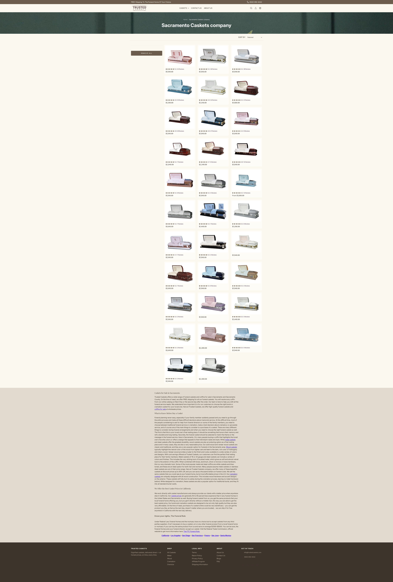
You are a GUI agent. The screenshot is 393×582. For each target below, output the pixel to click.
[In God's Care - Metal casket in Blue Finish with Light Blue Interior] (213, 118)
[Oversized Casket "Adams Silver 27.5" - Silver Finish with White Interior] (213, 180)
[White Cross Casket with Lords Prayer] (213, 56)
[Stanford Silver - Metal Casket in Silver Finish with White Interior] (246, 211)
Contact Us (221, 555)
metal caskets (230, 440)
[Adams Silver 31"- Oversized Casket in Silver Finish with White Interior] (179, 211)
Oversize (170, 564)
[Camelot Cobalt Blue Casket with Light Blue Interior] (213, 273)
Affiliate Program (198, 562)
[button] (184, 8)
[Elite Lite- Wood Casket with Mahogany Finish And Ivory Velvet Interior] (179, 118)
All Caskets (171, 553)
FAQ (218, 562)
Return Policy (197, 555)
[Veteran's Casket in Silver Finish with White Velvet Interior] (179, 303)
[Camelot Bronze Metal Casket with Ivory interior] (246, 149)
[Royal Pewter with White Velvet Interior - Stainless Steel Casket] (213, 365)
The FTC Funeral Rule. (192, 531)
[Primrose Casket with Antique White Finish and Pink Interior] (179, 242)
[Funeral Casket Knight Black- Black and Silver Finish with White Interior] (213, 242)
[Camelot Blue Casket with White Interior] (179, 365)
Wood (169, 558)
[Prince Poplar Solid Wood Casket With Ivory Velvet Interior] (179, 273)
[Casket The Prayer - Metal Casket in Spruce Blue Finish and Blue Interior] (213, 211)
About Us (220, 553)
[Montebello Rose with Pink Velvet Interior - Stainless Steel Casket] (213, 334)
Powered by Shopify (203, 579)
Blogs (219, 558)
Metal (169, 555)
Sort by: (241, 37)
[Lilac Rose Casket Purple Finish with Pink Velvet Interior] (246, 118)
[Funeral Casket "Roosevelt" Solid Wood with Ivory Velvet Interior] (246, 87)
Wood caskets (231, 447)
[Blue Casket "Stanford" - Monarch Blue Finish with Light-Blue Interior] (179, 87)
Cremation (171, 562)
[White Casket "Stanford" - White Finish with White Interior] (213, 87)
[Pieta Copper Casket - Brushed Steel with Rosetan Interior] (246, 273)
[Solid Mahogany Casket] (179, 149)
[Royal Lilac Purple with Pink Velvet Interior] (213, 303)
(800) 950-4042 (256, 2)
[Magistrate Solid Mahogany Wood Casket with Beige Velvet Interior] (213, 149)
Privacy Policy (197, 558)
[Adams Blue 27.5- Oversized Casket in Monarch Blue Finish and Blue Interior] (246, 334)
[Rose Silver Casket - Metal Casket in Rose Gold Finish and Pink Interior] (179, 180)
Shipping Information (200, 564)
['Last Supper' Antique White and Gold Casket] (246, 303)
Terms (194, 553)
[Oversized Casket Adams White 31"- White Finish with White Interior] (179, 334)
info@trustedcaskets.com (252, 552)
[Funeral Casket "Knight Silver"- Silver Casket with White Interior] (246, 56)
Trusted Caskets (193, 579)
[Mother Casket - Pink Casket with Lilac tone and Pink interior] (179, 56)
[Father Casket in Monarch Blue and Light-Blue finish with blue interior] (246, 180)
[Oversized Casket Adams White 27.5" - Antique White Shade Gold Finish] (246, 242)
